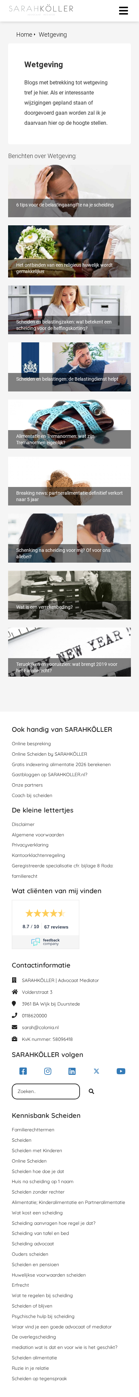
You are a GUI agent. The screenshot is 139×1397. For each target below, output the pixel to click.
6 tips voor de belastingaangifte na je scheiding (64, 168)
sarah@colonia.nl (40, 1027)
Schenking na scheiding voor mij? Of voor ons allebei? (62, 520)
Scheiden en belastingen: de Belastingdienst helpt (67, 345)
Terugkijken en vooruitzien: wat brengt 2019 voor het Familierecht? (65, 634)
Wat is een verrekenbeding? (40, 574)
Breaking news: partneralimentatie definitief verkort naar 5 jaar (68, 463)
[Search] (91, 1092)
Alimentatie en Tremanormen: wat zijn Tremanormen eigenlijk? (53, 406)
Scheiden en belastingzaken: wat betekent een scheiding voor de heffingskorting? (62, 292)
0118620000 (34, 1016)
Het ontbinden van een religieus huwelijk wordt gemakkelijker (63, 231)
